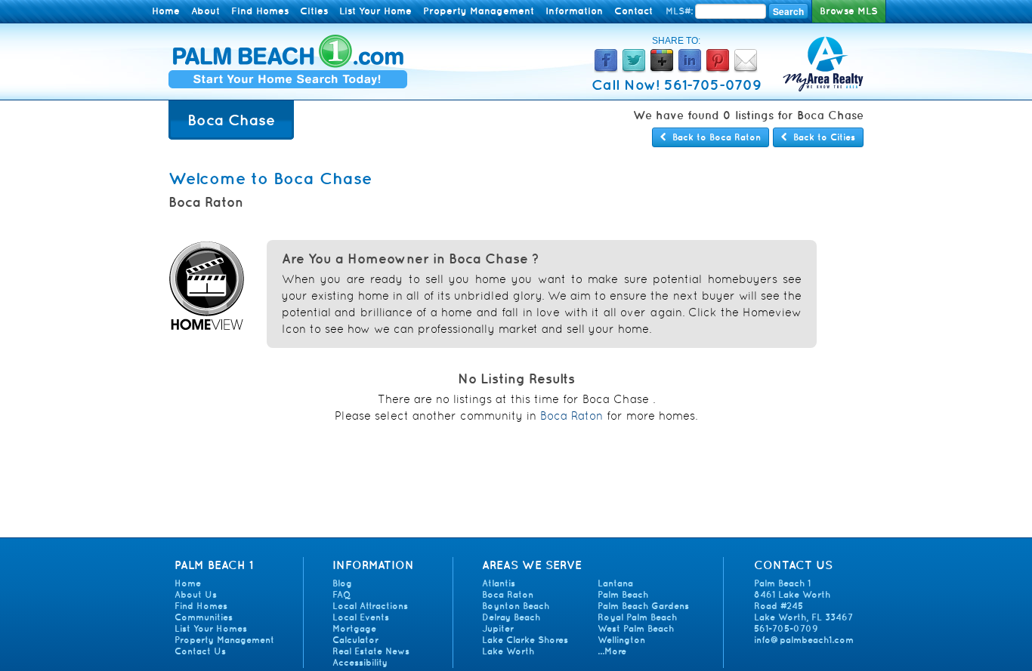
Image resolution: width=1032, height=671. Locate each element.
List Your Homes (211, 628)
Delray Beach (511, 617)
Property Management (478, 11)
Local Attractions (370, 606)
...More (612, 651)
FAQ (341, 594)
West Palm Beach (636, 628)
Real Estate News (370, 651)
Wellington (621, 640)
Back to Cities (821, 137)
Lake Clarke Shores (525, 640)
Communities (204, 617)
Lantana (615, 583)
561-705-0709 (786, 628)
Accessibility (360, 662)
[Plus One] (662, 69)
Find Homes (260, 11)
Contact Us (200, 651)
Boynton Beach (515, 606)
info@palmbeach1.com (804, 640)
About (205, 11)
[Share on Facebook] (606, 69)
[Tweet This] (634, 69)
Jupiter (498, 628)
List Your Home (375, 11)
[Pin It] (718, 69)
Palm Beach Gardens (643, 606)
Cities (314, 11)
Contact (633, 11)
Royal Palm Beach (637, 617)
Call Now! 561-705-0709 (677, 84)
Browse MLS (849, 11)
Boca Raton (571, 415)
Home (166, 11)
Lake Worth (508, 651)
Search (788, 11)
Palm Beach (623, 594)
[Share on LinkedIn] (690, 69)
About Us (196, 594)
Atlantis (498, 583)
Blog (342, 583)
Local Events (360, 617)
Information (574, 11)
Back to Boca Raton (713, 137)
